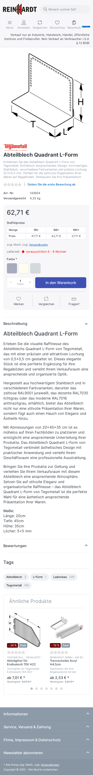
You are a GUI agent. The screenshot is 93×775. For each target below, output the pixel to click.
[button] (10, 282)
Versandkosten (38, 244)
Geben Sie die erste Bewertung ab (51, 184)
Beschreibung (15, 323)
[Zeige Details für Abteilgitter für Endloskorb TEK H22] (25, 630)
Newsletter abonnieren (23, 752)
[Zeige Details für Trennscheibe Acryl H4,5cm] (68, 630)
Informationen (16, 714)
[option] (16, 577)
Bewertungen (15, 545)
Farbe (11, 259)
